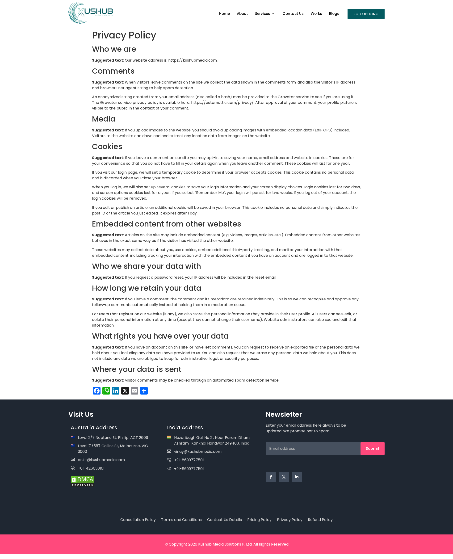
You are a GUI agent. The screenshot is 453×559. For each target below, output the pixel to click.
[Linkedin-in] (297, 477)
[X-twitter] (284, 477)
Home (224, 13)
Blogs (334, 13)
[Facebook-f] (271, 477)
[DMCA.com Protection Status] (82, 485)
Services (262, 13)
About (242, 13)
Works (316, 13)
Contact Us (293, 13)
